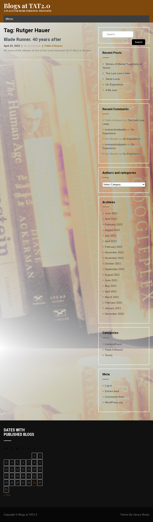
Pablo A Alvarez (54, 45)
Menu (9, 18)
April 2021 (111, 291)
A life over (111, 90)
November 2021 (114, 257)
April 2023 (111, 218)
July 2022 (110, 235)
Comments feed (114, 396)
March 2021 (112, 297)
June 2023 (111, 213)
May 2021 (111, 285)
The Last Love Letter (118, 73)
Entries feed (112, 391)
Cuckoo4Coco (113, 344)
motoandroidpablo (115, 129)
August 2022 (112, 230)
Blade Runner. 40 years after (32, 39)
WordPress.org (114, 402)
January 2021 (113, 308)
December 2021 (114, 252)
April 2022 (111, 241)
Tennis (109, 355)
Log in (108, 385)
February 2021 (113, 302)
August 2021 (112, 274)
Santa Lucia (113, 78)
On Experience (114, 84)
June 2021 (111, 280)
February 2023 (113, 224)
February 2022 (113, 246)
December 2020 (114, 313)
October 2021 (113, 263)
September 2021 (115, 269)
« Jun (7, 494)
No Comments (32, 45)
